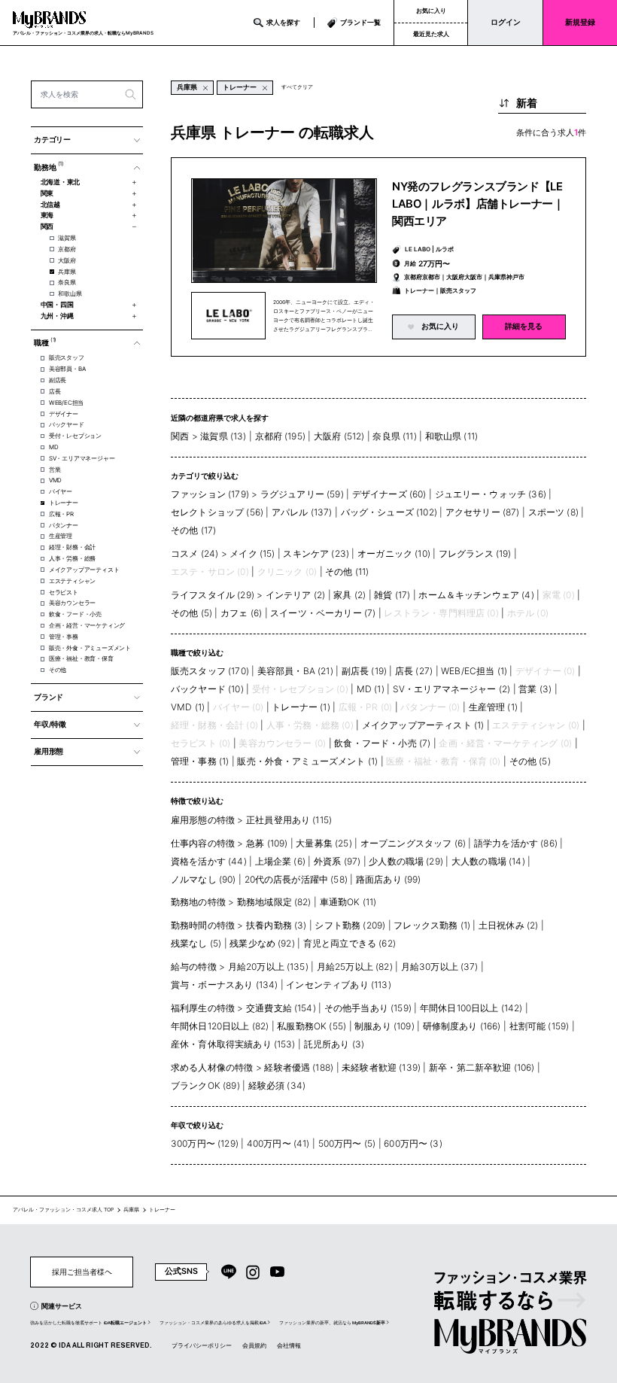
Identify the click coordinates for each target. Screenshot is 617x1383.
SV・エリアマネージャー (81, 458)
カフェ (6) (241, 613)
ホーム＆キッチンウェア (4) (475, 594)
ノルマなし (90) (203, 879)
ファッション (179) (210, 494)
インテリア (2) (295, 594)
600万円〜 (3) (413, 1143)
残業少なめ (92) (262, 943)
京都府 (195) (280, 436)
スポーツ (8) (553, 512)
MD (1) (370, 689)
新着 (526, 102)
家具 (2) (349, 594)
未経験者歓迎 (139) (381, 1067)
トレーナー (63, 502)
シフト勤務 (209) (350, 925)
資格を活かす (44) (209, 861)
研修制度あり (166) (462, 1026)
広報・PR (61, 514)
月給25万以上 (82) (355, 966)
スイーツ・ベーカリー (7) (322, 613)
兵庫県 (66, 271)
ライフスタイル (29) (212, 594)
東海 (47, 215)
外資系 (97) (337, 861)
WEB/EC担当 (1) (474, 670)
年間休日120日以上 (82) (220, 1026)
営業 (55, 469)
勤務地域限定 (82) (274, 901)
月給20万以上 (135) (268, 966)
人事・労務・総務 (72, 558)
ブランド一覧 (360, 22)
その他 (57, 669)
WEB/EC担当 (66, 402)
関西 (47, 226)
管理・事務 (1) (200, 761)
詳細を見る (524, 326)
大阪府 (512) (339, 436)
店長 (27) (414, 670)
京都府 (66, 249)
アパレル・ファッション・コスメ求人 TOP (63, 1209)
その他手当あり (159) (368, 1008)
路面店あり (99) (388, 879)
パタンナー (63, 525)
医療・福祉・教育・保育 (81, 658)
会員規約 (254, 1345)
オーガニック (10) (393, 553)
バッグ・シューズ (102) (389, 512)
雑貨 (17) (392, 594)
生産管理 (60, 536)
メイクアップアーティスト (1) (423, 725)
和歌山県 (69, 293)
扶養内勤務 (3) (276, 925)
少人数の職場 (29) (406, 861)
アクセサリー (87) (482, 512)
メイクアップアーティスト (84, 569)
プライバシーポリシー (202, 1345)
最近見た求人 (431, 34)
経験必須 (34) (276, 1085)
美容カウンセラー (72, 602)
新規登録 (580, 22)
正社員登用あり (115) (289, 819)
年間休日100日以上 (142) (471, 1008)
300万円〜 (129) (205, 1143)
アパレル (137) (302, 512)
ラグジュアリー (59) (302, 494)
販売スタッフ (66, 357)
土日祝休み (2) (508, 925)
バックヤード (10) (207, 689)
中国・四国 (57, 305)
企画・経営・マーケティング (87, 625)
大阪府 (66, 260)
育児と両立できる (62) (349, 943)
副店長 (57, 380)
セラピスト (63, 592)
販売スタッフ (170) (210, 670)
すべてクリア (297, 87)
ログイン (506, 22)
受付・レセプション (75, 435)
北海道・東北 (61, 182)
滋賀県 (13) (223, 436)
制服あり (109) (384, 1026)
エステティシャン (72, 581)
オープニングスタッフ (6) (413, 843)
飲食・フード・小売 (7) (382, 743)
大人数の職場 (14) (488, 861)
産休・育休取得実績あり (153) (233, 1044)
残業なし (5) (196, 943)
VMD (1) (188, 707)
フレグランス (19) (475, 553)
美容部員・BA (67, 368)
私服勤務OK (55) (311, 1026)
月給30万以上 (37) (440, 966)
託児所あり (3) (334, 1044)
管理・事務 (63, 636)
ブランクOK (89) (205, 1085)
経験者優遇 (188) (298, 1067)
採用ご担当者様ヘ (82, 1271)
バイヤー (60, 491)
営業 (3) (535, 689)
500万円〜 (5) (347, 1143)
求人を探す (283, 22)
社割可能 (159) (539, 1026)
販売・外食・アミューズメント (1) (307, 761)
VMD (55, 480)
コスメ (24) (194, 553)
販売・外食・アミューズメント (90, 648)
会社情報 (289, 1345)
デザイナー (63, 414)
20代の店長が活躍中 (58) (296, 879)
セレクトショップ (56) (217, 512)
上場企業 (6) (280, 861)
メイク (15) (252, 553)
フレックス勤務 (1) (432, 925)
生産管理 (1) (493, 707)
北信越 (50, 204)
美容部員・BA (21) (295, 670)
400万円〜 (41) (278, 1143)
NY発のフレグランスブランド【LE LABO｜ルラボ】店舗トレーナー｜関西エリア (478, 204)
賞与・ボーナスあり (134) (224, 984)
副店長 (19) (364, 670)
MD (54, 447)
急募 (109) (266, 843)
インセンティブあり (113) (338, 984)
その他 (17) (193, 530)
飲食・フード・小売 (75, 614)
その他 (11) (347, 571)
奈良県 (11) (394, 436)
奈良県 (66, 282)
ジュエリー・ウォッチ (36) (490, 494)
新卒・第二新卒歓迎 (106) (481, 1067)
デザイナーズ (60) (389, 494)
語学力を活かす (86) (516, 843)
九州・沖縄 (57, 316)
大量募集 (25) (323, 843)
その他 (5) (191, 613)
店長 (55, 391)
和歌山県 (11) (451, 436)
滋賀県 (66, 238)
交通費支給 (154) (281, 1008)
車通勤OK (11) (348, 901)
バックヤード (66, 424)
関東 (47, 193)
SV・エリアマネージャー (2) (452, 689)
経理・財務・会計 (72, 547)
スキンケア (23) (316, 553)
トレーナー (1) (301, 707)
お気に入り (431, 10)
